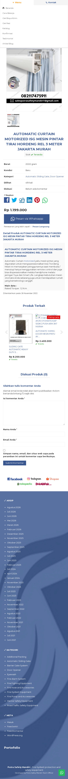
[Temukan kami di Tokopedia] (24, 484)
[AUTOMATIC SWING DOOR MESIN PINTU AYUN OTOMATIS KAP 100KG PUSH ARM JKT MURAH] (47, 320)
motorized (29, 261)
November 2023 (15, 582)
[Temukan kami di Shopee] (53, 479)
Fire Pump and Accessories (21, 696)
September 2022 (15, 609)
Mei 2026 (11, 520)
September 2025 (15, 547)
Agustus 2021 (13, 631)
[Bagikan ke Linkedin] (30, 202)
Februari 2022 (14, 618)
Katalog (6, 28)
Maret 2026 (13, 525)
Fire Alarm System (16, 679)
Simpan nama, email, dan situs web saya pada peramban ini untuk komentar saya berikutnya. (29, 455)
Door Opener (57, 176)
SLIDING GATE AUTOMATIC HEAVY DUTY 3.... (18, 349)
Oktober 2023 (14, 587)
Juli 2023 (11, 591)
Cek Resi (6, 23)
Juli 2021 (11, 635)
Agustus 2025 (13, 551)
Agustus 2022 (13, 613)
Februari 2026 (14, 529)
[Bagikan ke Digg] (22, 202)
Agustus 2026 (14, 507)
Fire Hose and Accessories (20, 687)
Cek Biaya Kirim (10, 18)
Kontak (52, 2)
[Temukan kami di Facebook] (15, 479)
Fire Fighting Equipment (19, 683)
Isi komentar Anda (13, 398)
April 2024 (12, 573)
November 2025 (15, 538)
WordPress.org (14, 735)
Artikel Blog (8, 43)
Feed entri (12, 726)
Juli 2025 (11, 556)
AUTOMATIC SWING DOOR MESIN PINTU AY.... (45, 334)
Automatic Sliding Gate (37, 176)
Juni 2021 (11, 640)
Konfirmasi (7, 33)
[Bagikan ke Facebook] (7, 202)
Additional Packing (16, 657)
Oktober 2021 (14, 626)
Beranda (9, 8)
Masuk (10, 722)
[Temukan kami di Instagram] (34, 479)
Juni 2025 (11, 560)
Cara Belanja (8, 13)
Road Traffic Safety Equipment (22, 705)
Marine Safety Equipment (20, 701)
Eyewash (11, 674)
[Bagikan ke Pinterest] (37, 202)
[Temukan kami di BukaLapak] (43, 484)
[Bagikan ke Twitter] (15, 202)
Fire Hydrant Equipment (19, 692)
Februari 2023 (14, 600)
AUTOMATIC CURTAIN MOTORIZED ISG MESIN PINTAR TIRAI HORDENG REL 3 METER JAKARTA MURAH (32, 236)
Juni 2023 (11, 595)
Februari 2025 (14, 565)
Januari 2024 (13, 578)
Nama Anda (9, 429)
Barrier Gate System (17, 665)
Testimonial (8, 38)
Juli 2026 (11, 511)
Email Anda (9, 440)
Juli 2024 (11, 569)
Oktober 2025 (14, 542)
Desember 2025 (15, 534)
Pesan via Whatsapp (29, 218)
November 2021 (15, 622)
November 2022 (15, 604)
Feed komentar (15, 731)
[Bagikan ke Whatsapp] (45, 202)
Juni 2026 (11, 516)
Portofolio (12, 747)
